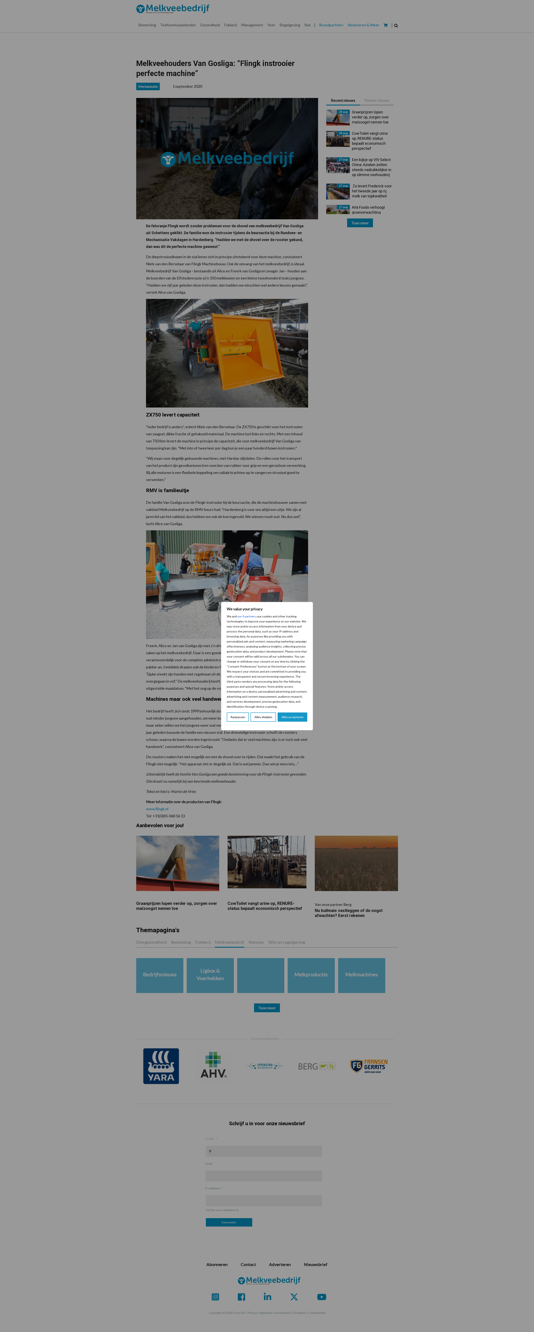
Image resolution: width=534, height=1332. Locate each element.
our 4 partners (246, 616)
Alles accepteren (292, 717)
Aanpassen (237, 717)
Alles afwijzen (263, 717)
